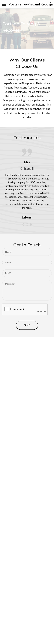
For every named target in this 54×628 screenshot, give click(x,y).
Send (27, 325)
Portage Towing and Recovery (30, 4)
